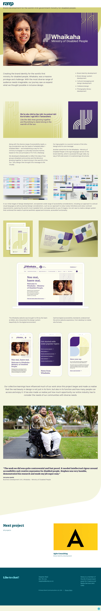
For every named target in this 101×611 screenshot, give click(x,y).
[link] (8, 5)
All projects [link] (7, 530)
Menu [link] (95, 3)
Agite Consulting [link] (60, 553)
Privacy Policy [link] (68, 590)
